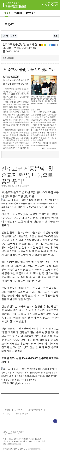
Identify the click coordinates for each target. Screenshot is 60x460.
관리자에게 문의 (22, 413)
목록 (55, 36)
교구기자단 (30, 13)
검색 (56, 4)
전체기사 (18, 13)
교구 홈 (47, 4)
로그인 (48, 2)
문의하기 (55, 2)
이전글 (5, 36)
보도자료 (6, 13)
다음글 (13, 36)
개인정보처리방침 (35, 410)
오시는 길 (6, 413)
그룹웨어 (6, 410)
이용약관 (18, 410)
